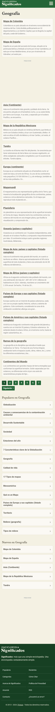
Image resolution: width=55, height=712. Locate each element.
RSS (30, 690)
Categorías (7, 677)
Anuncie (6, 690)
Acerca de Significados (11, 683)
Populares (7, 670)
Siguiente (7, 388)
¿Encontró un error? (37, 697)
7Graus (20, 705)
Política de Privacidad (37, 683)
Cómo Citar (33, 677)
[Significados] (12, 654)
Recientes (32, 670)
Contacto (6, 697)
